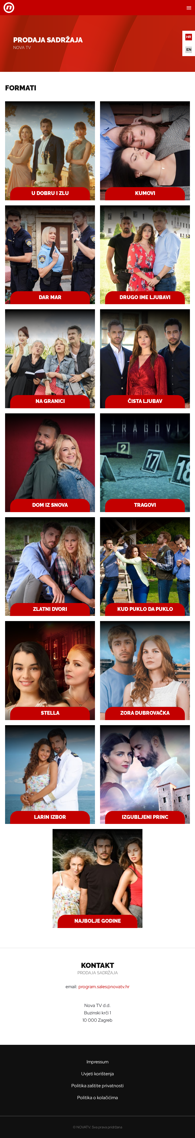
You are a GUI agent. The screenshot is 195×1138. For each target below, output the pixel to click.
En (188, 49)
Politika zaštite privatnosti (97, 1085)
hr (188, 37)
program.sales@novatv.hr (103, 986)
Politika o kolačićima (97, 1097)
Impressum (97, 1062)
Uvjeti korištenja (97, 1074)
